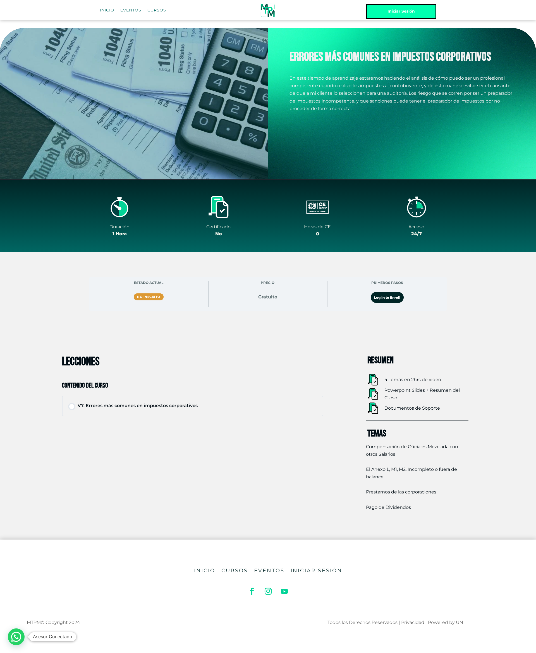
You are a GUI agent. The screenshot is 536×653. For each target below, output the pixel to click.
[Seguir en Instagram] (268, 592)
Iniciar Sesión (401, 11)
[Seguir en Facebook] (252, 592)
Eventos (269, 571)
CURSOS (156, 10)
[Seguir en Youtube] (284, 592)
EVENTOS (130, 10)
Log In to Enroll (387, 297)
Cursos (234, 571)
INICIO (107, 10)
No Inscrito (148, 297)
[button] (16, 636)
